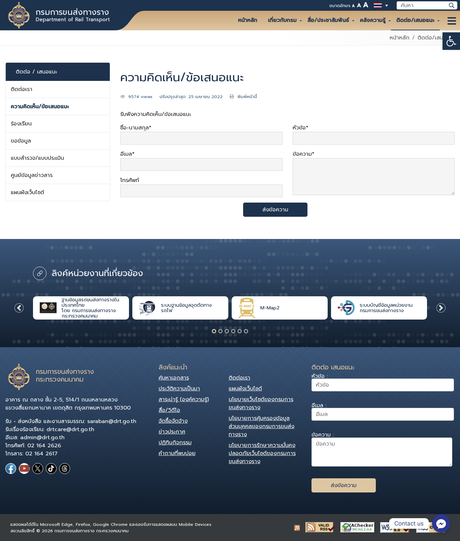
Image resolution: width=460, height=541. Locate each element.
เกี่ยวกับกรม (282, 20)
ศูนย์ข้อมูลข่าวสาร (32, 175)
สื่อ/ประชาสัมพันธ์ (328, 20)
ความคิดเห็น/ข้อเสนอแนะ (40, 106)
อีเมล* (127, 154)
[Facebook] (10, 468)
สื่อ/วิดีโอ (169, 410)
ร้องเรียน (21, 124)
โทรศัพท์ (129, 180)
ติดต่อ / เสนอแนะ (36, 72)
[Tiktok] (51, 468)
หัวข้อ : (319, 377)
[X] (37, 468)
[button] (451, 41)
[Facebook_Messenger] (441, 523)
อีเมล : (318, 406)
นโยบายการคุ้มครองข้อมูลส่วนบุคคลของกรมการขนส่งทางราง (261, 426)
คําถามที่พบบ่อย (177, 453)
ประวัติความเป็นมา (179, 389)
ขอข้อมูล (21, 141)
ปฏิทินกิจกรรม (175, 443)
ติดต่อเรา (21, 89)
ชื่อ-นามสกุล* (136, 127)
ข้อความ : (322, 435)
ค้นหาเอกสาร (174, 378)
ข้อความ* (304, 154)
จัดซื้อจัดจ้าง (173, 421)
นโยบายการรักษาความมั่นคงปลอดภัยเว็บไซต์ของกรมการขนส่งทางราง (262, 453)
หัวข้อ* (300, 127)
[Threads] (64, 468)
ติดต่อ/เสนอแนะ (415, 20)
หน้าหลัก (247, 20)
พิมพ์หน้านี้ (247, 96)
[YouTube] (24, 468)
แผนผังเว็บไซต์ (27, 192)
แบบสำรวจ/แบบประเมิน (37, 158)
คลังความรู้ (373, 20)
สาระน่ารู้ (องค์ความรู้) (184, 399)
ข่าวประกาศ (172, 432)
